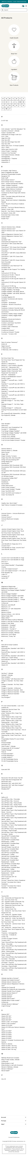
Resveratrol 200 (6, 787)
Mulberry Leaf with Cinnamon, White (12, 621)
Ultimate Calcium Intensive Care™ (11, 982)
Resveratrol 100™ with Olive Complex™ (12, 785)
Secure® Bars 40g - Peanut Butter (11, 803)
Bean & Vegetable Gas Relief (9, 172)
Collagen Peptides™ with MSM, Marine (12, 291)
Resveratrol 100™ (6, 781)
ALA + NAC (4, 136)
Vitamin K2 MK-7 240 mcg (9, 1047)
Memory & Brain (6, 612)
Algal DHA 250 (5, 138)
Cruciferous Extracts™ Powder (10, 332)
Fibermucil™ (4, 425)
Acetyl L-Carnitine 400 (8, 132)
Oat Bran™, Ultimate (7, 673)
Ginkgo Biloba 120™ (7, 461)
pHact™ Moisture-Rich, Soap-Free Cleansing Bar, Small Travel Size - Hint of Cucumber (13, 729)
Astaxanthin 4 (5, 162)
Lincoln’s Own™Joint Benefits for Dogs (12, 558)
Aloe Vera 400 (5, 144)
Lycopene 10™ (5, 576)
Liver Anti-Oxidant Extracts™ (9, 569)
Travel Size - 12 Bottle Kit (8, 935)
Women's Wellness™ (7, 1069)
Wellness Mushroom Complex (10, 1058)
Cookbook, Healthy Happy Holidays (12, 313)
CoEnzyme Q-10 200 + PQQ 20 (10, 275)
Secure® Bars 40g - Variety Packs (11, 804)
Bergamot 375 (5, 176)
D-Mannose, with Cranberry (9, 349)
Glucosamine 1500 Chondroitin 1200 (12, 465)
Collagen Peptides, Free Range (10, 289)
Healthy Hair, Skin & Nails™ (9, 503)
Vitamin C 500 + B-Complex (9, 1021)
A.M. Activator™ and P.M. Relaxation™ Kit (13, 129)
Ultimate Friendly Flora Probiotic (11, 991)
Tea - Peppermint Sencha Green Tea (12, 905)
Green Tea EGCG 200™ (8, 491)
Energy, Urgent (5, 378)
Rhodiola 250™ (5, 789)
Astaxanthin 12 (5, 160)
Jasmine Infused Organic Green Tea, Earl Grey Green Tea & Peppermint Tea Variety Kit (13, 540)
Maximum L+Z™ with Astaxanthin (11, 608)
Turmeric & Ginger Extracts (9, 938)
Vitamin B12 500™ (6, 1020)
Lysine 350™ (4, 578)
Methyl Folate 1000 (7, 616)
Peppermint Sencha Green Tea (10, 709)
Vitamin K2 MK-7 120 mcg (8, 1045)
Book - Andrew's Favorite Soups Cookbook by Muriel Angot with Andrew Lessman (13, 192)
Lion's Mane (5, 563)
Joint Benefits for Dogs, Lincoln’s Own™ (13, 547)
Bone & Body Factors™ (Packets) (11, 181)
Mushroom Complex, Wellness (10, 632)
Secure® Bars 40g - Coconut (10, 801)
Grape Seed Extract (7, 485)
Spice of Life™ (5, 878)
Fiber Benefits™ (5, 423)
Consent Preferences (14, 1137)
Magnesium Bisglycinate (8, 586)
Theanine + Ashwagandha (9, 933)
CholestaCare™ (5, 264)
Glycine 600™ (5, 483)
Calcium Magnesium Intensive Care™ (12, 234)
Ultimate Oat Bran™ (7, 995)
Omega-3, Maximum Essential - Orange (12, 692)
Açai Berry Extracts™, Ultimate (10, 131)
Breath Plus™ (5, 218)
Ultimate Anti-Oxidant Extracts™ (10, 980)
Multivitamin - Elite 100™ (8, 627)
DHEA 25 (4, 344)
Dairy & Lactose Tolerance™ (9, 342)
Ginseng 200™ (5, 463)
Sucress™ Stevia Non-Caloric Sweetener (13, 880)
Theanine (4, 931)
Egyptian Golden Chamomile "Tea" (11, 369)
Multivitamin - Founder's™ (8, 629)
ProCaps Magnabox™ (7, 755)
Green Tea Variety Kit (7, 495)
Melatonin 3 (4, 610)
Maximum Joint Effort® (8, 605)
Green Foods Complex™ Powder (10, 489)
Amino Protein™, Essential (9, 151)
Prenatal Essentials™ (7, 753)
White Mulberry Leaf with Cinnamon (12, 1065)
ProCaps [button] (3, 1120)
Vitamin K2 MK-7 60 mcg (8, 1049)
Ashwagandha (5, 156)
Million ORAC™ (5, 618)
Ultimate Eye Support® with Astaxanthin (13, 989)
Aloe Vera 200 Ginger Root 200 (10, 142)
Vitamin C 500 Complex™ (8, 1023)
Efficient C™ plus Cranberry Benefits (12, 365)
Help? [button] (2, 1124)
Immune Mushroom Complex (10, 519)
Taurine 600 (5, 896)
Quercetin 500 (5, 769)
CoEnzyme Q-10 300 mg (8, 286)
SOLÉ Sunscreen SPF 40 (8, 876)
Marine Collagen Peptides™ (9, 594)
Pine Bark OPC (5, 744)
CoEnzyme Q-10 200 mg (8, 277)
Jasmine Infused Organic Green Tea (12, 529)
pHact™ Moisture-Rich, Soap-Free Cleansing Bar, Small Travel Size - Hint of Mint (13, 735)
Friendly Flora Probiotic (8, 435)
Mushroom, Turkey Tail (8, 636)
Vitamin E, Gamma (6, 1044)
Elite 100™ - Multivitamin (8, 374)
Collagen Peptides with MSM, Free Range (13, 288)
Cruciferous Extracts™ (7, 330)
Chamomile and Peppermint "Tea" (11, 241)
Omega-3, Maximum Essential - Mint (12, 690)
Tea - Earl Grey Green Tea (9, 900)
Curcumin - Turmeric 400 (9, 334)
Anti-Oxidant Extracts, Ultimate (10, 155)
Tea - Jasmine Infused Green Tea (11, 903)
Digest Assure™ (5, 346)
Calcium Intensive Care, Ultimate (11, 227)
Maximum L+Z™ (6, 607)
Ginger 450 (4, 454)
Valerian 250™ (5, 1014)
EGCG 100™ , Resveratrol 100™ (10, 367)
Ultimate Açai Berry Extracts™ (10, 978)
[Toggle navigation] (26, 6)
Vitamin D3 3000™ (6, 1034)
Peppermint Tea (6, 711)
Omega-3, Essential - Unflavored (11, 688)
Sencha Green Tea (7, 875)
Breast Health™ (5, 216)
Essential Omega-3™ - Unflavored (11, 408)
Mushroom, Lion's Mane (8, 634)
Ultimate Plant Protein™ (8, 998)
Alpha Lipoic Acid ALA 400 (9, 149)
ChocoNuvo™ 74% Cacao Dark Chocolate (13, 247)
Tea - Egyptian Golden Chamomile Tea (12, 901)
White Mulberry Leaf (7, 1063)
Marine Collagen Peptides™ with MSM (12, 595)
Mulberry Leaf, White (7, 623)
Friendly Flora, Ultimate (8, 436)
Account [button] (3, 1117)
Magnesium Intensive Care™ (9, 588)
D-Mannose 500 (6, 348)
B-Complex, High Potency (9, 170)
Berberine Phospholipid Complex (11, 174)
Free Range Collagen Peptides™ (10, 431)
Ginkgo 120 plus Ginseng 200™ (10, 459)
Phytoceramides (6, 742)
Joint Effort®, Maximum (8, 549)
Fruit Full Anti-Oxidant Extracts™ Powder (13, 440)
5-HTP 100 (4, 120)
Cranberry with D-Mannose (9, 326)
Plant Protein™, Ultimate (8, 746)
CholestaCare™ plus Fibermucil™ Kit (11, 265)
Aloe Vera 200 (5, 140)
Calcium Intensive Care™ (8, 229)
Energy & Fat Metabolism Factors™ (11, 376)
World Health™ (5, 1070)
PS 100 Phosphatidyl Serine (9, 759)
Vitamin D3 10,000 (6, 1025)
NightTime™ (4, 646)
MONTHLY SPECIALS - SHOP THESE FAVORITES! (14, 1)
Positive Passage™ (6, 750)
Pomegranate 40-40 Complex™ (10, 748)
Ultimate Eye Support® (8, 987)
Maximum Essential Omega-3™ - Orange (13, 599)
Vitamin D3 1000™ (6, 1031)
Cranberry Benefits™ (7, 324)
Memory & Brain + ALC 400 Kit (10, 614)
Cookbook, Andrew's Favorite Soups (12, 308)
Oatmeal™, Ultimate (7, 675)
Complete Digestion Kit (8, 297)
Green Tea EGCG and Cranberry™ (11, 493)
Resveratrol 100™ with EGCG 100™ (11, 783)
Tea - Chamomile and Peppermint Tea (12, 898)
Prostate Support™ (6, 757)
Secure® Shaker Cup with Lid (10, 847)
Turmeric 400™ (5, 940)
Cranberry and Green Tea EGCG (11, 323)
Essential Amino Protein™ (8, 398)
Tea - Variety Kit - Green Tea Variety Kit (13, 918)
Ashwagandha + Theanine (9, 158)
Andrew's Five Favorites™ (8, 153)
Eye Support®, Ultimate (8, 415)
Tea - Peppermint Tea (7, 907)
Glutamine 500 (5, 480)
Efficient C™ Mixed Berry (8, 363)
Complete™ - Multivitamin (8, 302)
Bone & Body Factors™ (8, 180)
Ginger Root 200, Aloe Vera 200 (10, 458)
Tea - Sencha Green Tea (8, 909)
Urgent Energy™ (6, 1006)
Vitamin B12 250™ (6, 1018)
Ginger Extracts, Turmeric (9, 456)
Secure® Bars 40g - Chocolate (10, 799)
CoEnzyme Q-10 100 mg (8, 273)
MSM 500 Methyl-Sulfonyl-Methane (12, 619)
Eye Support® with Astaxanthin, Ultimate (13, 413)
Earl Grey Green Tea (7, 358)
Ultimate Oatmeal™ (6, 996)
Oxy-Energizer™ (6, 697)
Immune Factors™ (6, 517)
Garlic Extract (5, 452)
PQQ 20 (3, 752)
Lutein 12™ (4, 574)
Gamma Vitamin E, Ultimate (9, 450)
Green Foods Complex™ (8, 487)
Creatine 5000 (5, 328)
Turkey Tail (4, 936)
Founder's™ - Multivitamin (8, 429)
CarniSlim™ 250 (5, 240)
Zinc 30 (3, 1079)
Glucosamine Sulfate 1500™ (9, 478)
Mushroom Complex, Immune (10, 631)
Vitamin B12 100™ (6, 1016)
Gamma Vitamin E (6, 448)
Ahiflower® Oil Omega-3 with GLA (11, 134)
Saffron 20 (4, 797)
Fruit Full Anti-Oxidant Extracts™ (10, 438)
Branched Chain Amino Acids (10, 215)
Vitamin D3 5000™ (6, 1038)
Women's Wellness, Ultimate (9, 1067)
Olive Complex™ (6, 677)
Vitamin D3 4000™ (6, 1036)
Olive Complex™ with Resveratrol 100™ (12, 679)
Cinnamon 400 (5, 267)
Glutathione (4, 482)
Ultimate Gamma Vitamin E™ (9, 993)
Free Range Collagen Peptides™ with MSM (13, 433)
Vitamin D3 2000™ (6, 1033)
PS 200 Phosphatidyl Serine (9, 761)
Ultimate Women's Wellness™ (10, 1004)
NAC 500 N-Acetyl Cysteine (9, 644)
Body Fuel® (4, 178)
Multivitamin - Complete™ (8, 625)
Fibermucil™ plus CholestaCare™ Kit (11, 427)
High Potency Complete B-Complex (11, 505)
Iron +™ (3, 521)
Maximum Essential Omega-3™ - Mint (12, 597)
